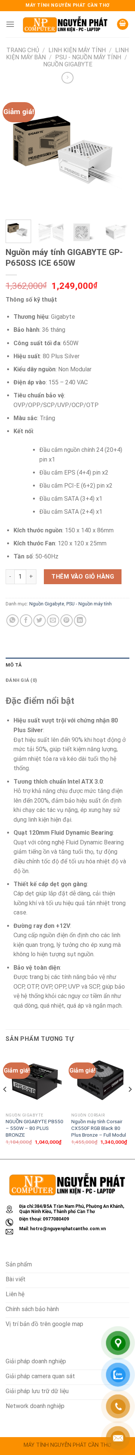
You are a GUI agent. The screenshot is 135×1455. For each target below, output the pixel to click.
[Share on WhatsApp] (12, 620)
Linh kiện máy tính (77, 50)
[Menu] (10, 24)
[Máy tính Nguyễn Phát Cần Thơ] (65, 24)
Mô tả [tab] (14, 665)
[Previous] (17, 152)
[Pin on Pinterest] (66, 620)
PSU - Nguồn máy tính (88, 57)
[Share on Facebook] (26, 620)
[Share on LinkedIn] (80, 620)
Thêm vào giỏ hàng (82, 576)
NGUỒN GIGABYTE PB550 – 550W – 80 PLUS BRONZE (34, 1127)
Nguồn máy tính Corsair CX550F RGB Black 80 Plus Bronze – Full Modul (98, 1127)
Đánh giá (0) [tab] (21, 680)
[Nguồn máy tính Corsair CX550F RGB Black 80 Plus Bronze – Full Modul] (100, 1080)
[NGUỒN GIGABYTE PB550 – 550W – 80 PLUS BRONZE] (35, 1080)
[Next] (117, 152)
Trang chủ (22, 50)
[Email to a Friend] (53, 620)
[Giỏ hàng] (123, 24)
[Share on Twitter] (39, 620)
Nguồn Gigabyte (67, 64)
